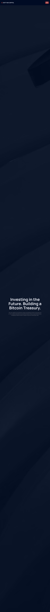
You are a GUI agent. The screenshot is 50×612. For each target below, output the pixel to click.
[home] (7, 2)
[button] (47, 3)
